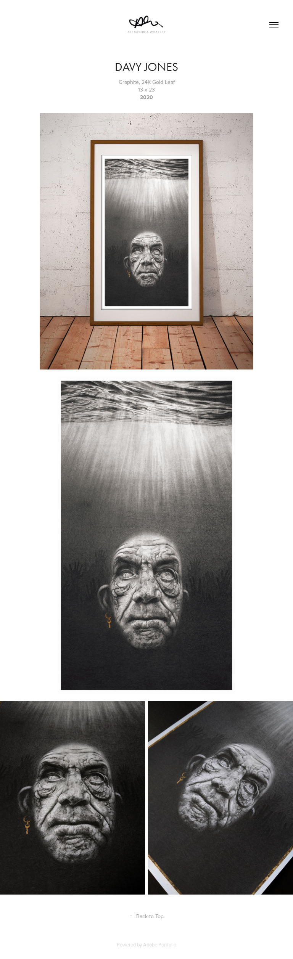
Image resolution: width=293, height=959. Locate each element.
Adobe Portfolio (159, 944)
